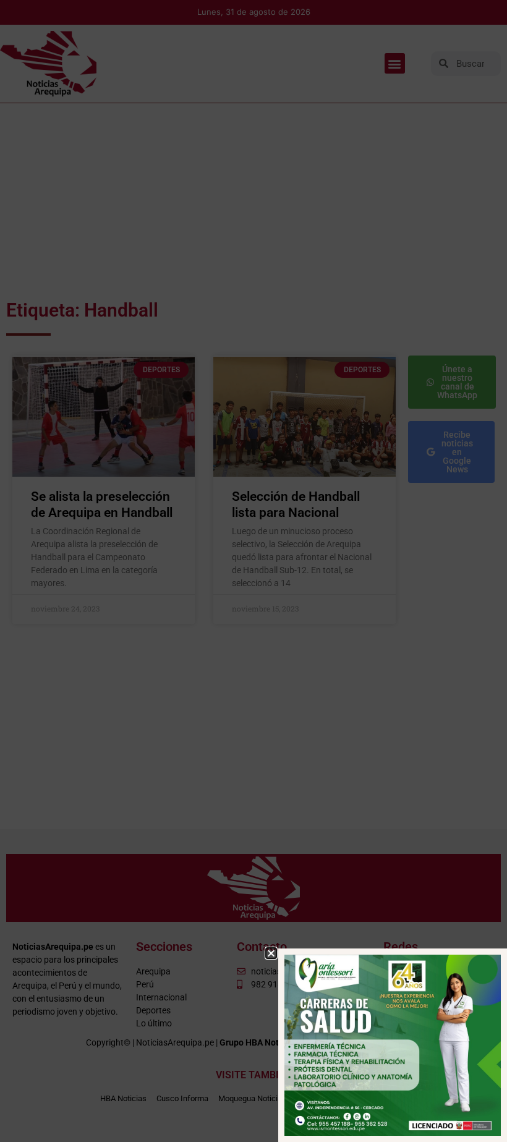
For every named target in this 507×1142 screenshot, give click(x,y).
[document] (253, 571)
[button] (271, 953)
